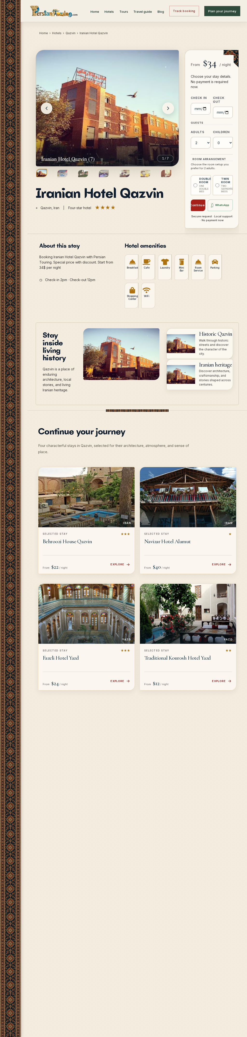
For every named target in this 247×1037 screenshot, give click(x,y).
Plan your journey (222, 11)
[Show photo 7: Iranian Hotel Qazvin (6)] (166, 173)
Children (221, 132)
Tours (123, 11)
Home (94, 11)
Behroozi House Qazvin (67, 541)
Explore (117, 564)
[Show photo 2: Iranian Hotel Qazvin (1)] (62, 173)
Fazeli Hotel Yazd (61, 658)
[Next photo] (168, 108)
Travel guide (142, 11)
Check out (219, 99)
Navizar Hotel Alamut (167, 541)
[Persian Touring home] (54, 11)
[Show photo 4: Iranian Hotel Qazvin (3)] (103, 173)
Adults (197, 132)
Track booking (184, 11)
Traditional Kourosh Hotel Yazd (177, 658)
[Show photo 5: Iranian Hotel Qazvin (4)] (124, 173)
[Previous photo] (46, 108)
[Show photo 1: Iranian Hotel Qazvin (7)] (41, 173)
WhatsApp (222, 205)
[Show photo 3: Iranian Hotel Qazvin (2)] (83, 173)
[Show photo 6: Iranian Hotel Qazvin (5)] (145, 173)
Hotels (109, 11)
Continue (198, 205)
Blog (161, 11)
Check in (199, 98)
